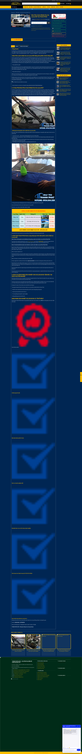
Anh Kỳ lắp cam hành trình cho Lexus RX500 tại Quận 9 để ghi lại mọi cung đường (65, 90)
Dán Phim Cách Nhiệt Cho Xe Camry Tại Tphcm (18, 651)
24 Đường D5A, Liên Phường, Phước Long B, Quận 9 (21, 671)
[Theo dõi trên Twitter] (69, 0)
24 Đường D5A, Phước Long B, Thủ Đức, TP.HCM (40, 9)
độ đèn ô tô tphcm (40, 678)
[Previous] (11, 645)
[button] (62, 3)
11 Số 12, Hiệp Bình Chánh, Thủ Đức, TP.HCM (24, 9)
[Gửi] (58, 4)
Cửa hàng (17, 12)
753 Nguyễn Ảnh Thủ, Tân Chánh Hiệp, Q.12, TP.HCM (58, 9)
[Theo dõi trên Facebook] (67, 0)
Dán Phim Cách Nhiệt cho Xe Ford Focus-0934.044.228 (48, 651)
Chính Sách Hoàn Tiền (40, 668)
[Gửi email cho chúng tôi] (70, 0)
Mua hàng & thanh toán (63, 0)
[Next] (71, 645)
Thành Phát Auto (31, 241)
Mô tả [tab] (13, 46)
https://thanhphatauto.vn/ (18, 675)
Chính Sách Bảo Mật (40, 664)
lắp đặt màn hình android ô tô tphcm (42, 676)
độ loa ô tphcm (39, 679)
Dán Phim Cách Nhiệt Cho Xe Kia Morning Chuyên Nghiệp (33, 651)
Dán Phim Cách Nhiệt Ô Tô (25, 12)
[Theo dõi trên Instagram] (68, 0)
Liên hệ (57, 0)
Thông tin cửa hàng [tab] (24, 46)
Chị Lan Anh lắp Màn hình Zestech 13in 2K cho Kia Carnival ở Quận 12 (64, 78)
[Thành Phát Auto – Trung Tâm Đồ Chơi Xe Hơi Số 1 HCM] (16, 4)
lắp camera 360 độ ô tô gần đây (42, 673)
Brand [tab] (17, 46)
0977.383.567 (37, 19)
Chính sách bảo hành (40, 662)
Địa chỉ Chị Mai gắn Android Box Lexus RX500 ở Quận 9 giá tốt (65, 86)
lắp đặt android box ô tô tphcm (42, 672)
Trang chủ (13, 12)
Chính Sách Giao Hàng (40, 665)
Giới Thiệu (53, 0)
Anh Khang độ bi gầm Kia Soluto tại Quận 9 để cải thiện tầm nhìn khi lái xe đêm (65, 82)
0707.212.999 (42, 19)
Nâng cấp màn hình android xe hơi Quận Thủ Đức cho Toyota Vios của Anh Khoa (65, 94)
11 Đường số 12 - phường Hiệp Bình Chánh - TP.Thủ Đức (21, 669)
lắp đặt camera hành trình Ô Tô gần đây (43, 675)
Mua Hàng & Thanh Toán (41, 667)
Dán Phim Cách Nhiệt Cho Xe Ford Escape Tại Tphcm (64, 651)
